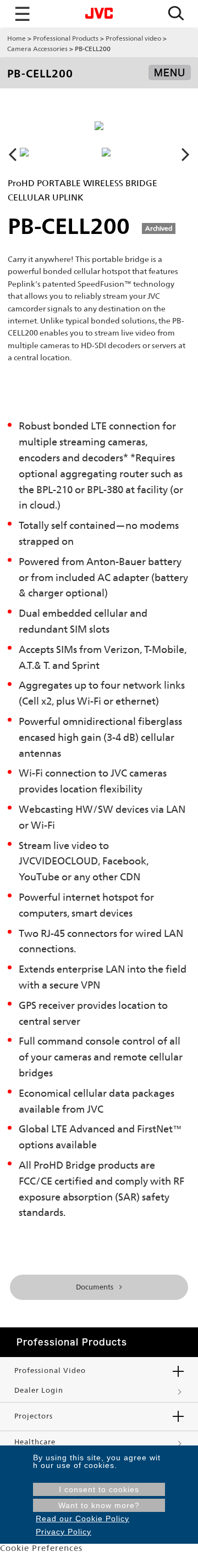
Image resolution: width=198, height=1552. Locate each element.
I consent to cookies (99, 1489)
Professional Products (65, 38)
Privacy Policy (63, 1531)
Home (16, 38)
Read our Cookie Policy (82, 1518)
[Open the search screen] (176, 14)
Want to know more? (99, 1505)
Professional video (133, 38)
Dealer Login (38, 1390)
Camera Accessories (37, 49)
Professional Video (50, 1370)
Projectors (33, 1416)
